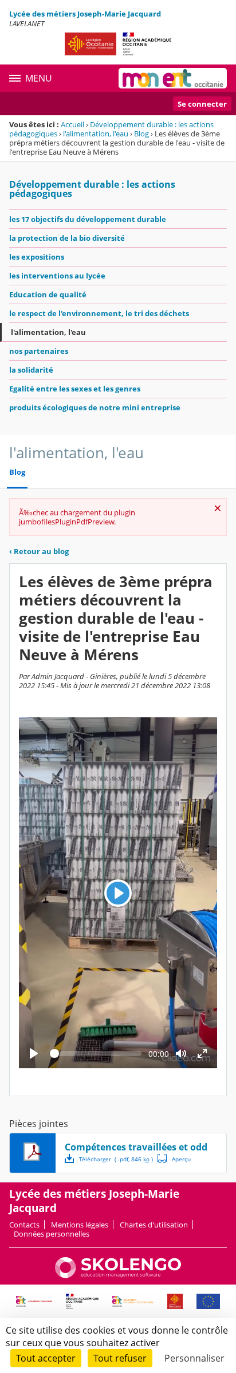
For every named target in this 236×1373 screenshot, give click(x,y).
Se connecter (202, 104)
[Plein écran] (202, 1053)
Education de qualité (47, 294)
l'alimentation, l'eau (95, 133)
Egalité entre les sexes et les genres (74, 388)
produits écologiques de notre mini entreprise (94, 407)
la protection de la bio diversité (67, 238)
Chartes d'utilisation (154, 1224)
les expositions (36, 257)
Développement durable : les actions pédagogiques (92, 189)
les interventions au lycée (57, 275)
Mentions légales (79, 1224)
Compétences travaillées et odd (136, 1147)
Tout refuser (120, 1358)
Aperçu (174, 1158)
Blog (141, 133)
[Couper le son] (181, 1053)
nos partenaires (38, 351)
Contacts (24, 1224)
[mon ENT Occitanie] (173, 78)
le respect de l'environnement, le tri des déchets (99, 313)
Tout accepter (46, 1358)
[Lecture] (34, 1053)
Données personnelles (51, 1233)
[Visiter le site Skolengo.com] (118, 1275)
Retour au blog (39, 551)
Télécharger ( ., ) (116, 1159)
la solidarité (31, 370)
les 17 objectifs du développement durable (87, 219)
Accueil (72, 124)
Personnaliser (194, 1358)
